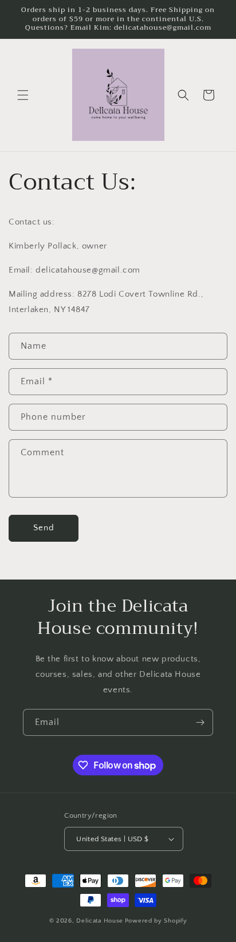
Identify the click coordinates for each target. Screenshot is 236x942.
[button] (23, 95)
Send (43, 528)
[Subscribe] (200, 722)
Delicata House (99, 920)
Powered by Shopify (156, 920)
